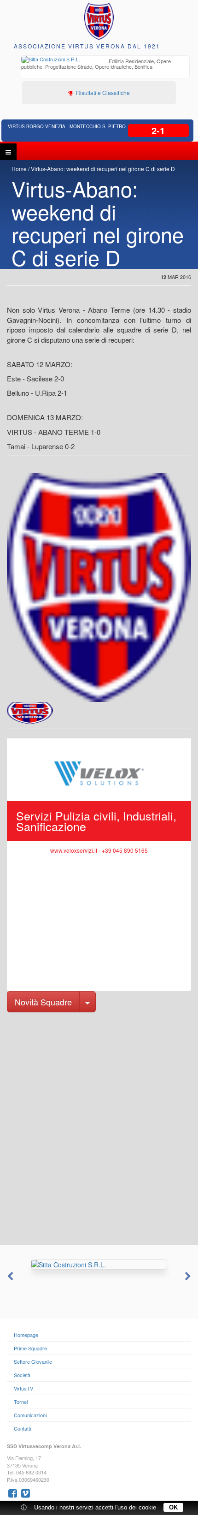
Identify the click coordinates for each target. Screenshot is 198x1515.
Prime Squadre (30, 1348)
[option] (105, 65)
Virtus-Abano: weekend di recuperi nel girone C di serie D (103, 168)
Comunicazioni (30, 1415)
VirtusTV (23, 1388)
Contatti (22, 1428)
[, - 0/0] (30, 713)
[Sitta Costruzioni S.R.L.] (99, 1265)
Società (22, 1374)
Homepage (26, 1334)
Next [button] (188, 1276)
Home (19, 168)
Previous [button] (9, 1276)
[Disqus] (99, 1127)
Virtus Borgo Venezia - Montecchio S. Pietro (67, 126)
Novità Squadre (43, 1002)
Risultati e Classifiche (102, 92)
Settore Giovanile (33, 1361)
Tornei (21, 1401)
